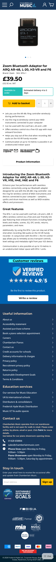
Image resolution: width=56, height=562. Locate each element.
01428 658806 (15, 440)
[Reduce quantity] (38, 103)
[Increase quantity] (50, 103)
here (40, 430)
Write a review (28, 298)
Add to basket (21, 103)
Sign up (47, 481)
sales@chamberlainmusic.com (23, 445)
